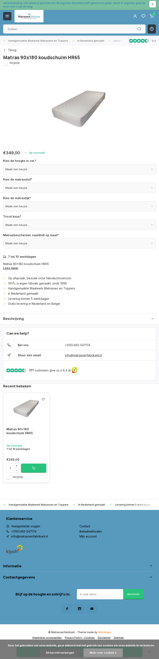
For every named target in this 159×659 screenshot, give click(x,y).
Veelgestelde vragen (25, 526)
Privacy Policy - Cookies (80, 637)
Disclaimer (104, 637)
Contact (85, 526)
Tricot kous (12, 216)
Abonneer (133, 594)
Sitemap (119, 637)
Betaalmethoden (91, 531)
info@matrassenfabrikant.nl (83, 355)
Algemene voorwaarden (47, 637)
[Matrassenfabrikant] (28, 16)
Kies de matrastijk (17, 198)
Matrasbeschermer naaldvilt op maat (31, 235)
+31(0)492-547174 (77, 345)
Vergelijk (14, 62)
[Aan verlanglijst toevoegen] (43, 399)
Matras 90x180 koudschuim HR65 (19, 431)
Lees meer (10, 268)
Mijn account (88, 536)
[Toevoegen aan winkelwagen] (33, 468)
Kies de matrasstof (17, 179)
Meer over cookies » (103, 652)
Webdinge (104, 632)
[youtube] (92, 609)
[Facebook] (67, 609)
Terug (12, 50)
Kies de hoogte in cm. (19, 161)
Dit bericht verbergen (60, 652)
